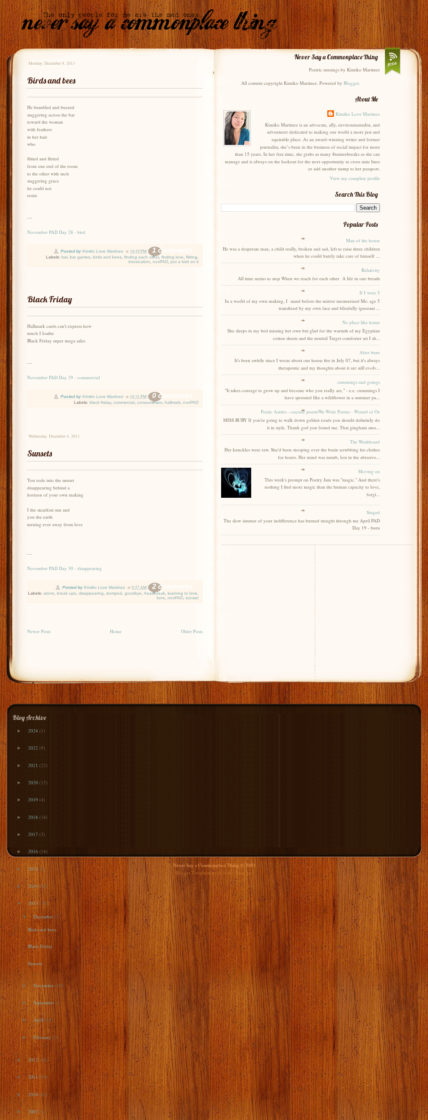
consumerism (149, 402)
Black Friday (49, 299)
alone (48, 593)
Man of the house (363, 240)
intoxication (139, 261)
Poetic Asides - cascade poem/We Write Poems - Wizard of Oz (320, 411)
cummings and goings (358, 382)
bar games (80, 257)
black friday (100, 402)
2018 (33, 817)
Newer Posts (39, 631)
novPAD (160, 261)
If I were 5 (369, 292)
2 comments (172, 586)
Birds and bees (51, 80)
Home (116, 631)
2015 (33, 869)
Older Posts (192, 631)
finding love (172, 257)
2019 (33, 799)
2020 (33, 782)
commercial (124, 402)
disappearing (91, 593)
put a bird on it (185, 261)
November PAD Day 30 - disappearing (64, 568)
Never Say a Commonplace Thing (206, 865)
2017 (33, 834)
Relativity (371, 270)
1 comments (172, 250)
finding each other (141, 257)
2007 (33, 1111)
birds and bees (107, 257)
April (39, 1019)
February (42, 1037)
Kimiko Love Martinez (358, 114)
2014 (33, 886)
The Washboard (365, 441)
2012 (33, 1060)
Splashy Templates (236, 872)
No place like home (361, 322)
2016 (33, 851)
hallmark (173, 402)
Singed (373, 512)
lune (161, 597)
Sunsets (39, 453)
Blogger (351, 83)
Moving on (369, 471)
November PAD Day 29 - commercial (63, 377)
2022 (33, 748)
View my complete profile (355, 178)
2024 (33, 730)
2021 (33, 765)
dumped (114, 593)
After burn (369, 352)
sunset (192, 597)
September (44, 1002)
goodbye (133, 593)
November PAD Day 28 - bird (56, 232)
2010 (33, 1094)
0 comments (172, 396)
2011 (33, 1077)
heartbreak (154, 593)
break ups (66, 593)
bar (64, 257)
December (43, 916)
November (44, 985)
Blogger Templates (193, 872)
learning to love (182, 593)
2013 (33, 903)
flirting (191, 257)
